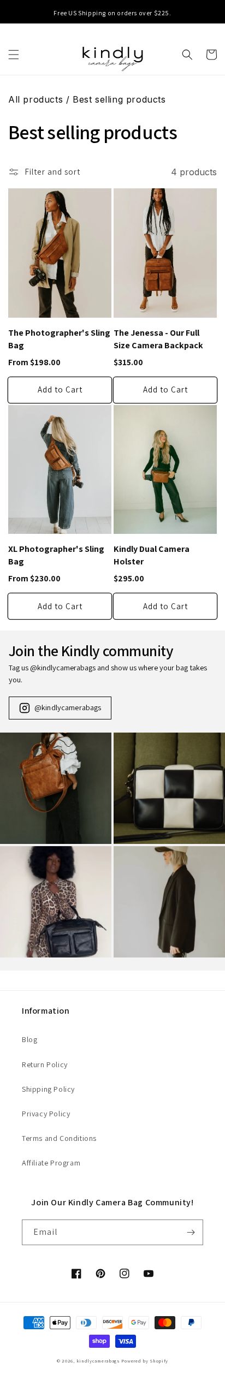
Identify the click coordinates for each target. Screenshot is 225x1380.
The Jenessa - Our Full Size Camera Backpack (158, 339)
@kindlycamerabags (67, 707)
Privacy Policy (46, 1114)
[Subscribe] (191, 1232)
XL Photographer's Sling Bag (56, 555)
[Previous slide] (10, 13)
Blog (29, 1039)
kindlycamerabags (98, 1361)
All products (35, 99)
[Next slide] (215, 13)
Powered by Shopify (144, 1361)
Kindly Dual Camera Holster (152, 555)
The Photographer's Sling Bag (59, 339)
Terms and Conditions (59, 1138)
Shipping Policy (48, 1089)
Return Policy (45, 1064)
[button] (14, 55)
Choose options (59, 390)
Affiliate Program (51, 1163)
